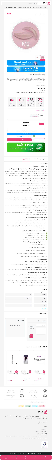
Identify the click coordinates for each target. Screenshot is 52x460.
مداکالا (37, 110)
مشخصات (34, 159)
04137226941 (43, 429)
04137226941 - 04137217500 (40, 431)
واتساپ (27, 406)
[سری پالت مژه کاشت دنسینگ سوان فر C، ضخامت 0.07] (26, 359)
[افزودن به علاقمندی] (35, 371)
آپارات (20, 406)
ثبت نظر (31, 336)
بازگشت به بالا (42, 422)
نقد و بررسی (43, 159)
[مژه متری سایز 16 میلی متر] (39, 359)
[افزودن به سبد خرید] (44, 371)
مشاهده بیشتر (44, 308)
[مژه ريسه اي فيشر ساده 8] (12, 359)
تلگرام (34, 406)
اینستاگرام (41, 406)
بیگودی (38, 85)
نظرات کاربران (26, 159)
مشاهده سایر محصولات (34, 116)
